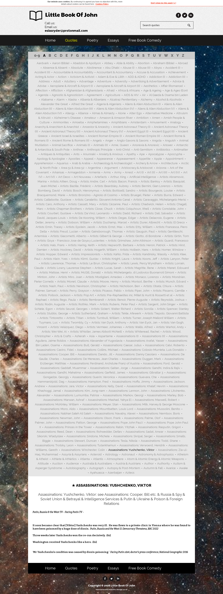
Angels (97, 140)
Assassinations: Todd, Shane (159, 440)
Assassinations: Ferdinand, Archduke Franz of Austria (104, 363)
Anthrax (78, 149)
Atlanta (85, 459)
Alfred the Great (82, 104)
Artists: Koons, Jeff (145, 258)
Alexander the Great (54, 104)
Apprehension (43, 163)
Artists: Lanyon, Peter (174, 258)
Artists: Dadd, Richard (127, 213)
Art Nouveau (82, 176)
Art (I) (140, 172)
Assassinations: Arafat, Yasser (145, 340)
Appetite (144, 158)
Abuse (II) (144, 67)
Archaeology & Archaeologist (113, 163)
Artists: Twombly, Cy (74, 322)
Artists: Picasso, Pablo (107, 290)
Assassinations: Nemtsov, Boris (159, 413)
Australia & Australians (97, 463)
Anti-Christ (123, 149)
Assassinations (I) (127, 336)
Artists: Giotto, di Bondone (143, 236)
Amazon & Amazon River (116, 117)
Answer (168, 145)
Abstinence (94, 67)
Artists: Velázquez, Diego (66, 327)
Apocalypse (156, 154)
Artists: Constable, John (168, 208)
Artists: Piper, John (137, 290)
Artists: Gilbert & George (106, 236)
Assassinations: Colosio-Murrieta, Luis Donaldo (153, 349)
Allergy (69, 113)
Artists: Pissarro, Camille (169, 290)
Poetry (92, 40)
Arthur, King (118, 176)
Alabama (47, 99)
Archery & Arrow (146, 163)
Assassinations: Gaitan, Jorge (109, 368)
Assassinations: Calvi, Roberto (164, 345)
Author (149, 463)
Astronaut (128, 454)
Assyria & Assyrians (74, 454)
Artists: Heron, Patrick (151, 245)
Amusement (158, 122)
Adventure (104, 81)
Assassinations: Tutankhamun (96, 445)
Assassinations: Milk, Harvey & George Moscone (153, 404)
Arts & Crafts (62, 336)
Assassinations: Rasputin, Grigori (159, 427)
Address (44, 81)
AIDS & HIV (131, 95)
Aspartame (105, 336)
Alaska (72, 99)
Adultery (70, 81)
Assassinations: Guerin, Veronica (93, 377)
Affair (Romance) (172, 86)
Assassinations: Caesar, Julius (122, 345)
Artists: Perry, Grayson (74, 290)
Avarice (171, 468)
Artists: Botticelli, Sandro (119, 190)
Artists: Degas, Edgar (122, 217)
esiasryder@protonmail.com (66, 30)
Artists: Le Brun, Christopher (98, 263)
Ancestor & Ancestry (96, 126)
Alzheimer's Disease (67, 117)
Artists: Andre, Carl (92, 181)
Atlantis (98, 459)
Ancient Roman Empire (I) (105, 136)
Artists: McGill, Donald (86, 272)
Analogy (175, 122)
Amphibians (119, 122)
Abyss (158, 67)
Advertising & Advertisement (150, 81)
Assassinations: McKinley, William (57, 404)
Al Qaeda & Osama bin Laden (168, 95)
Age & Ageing (152, 90)
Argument (111, 167)
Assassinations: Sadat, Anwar (144, 431)
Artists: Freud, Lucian (64, 231)
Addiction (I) (157, 76)
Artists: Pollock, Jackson (54, 295)
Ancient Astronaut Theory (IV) (103, 131)
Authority (163, 463)
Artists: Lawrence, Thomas (58, 263)
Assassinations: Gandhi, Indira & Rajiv (156, 368)
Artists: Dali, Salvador (159, 213)
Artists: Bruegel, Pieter (136, 195)
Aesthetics (150, 86)
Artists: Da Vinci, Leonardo (92, 213)
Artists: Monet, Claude (72, 281)
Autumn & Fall (153, 468)
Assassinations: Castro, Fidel (54, 349)
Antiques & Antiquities (55, 154)
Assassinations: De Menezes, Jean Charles (90, 358)
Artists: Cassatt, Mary (82, 204)
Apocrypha (174, 154)
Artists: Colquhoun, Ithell (132, 208)
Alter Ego (135, 113)
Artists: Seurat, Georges (72, 308)
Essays (113, 40)
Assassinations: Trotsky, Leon (54, 445)
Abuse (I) (128, 67)
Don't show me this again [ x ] (163, 3)
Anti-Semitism (143, 149)
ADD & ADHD (137, 76)
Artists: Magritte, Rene (139, 267)
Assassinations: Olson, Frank (102, 418)
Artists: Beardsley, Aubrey (111, 186)
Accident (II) (42, 72)
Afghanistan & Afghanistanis (84, 90)
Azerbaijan (115, 472)
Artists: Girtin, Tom (176, 236)
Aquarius (62, 163)
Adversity (121, 81)
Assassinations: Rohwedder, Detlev (99, 431)
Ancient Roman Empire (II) (142, 136)
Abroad (183, 63)
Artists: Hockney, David (66, 249)
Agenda (43, 95)
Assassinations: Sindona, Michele (88, 436)
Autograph (96, 468)
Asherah (80, 336)
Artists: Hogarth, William (100, 249)
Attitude (43, 463)
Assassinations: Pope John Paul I (121, 422)
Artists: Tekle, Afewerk (126, 313)
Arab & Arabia (81, 163)
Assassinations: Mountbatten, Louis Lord (106, 409)
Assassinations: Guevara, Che (137, 377)
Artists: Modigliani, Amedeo (104, 277)
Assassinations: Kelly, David (105, 386)
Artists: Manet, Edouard (173, 267)
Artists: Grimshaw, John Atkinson (129, 240)
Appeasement (125, 158)
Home (50, 40)
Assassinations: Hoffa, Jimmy (131, 381)
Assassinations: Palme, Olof (142, 418)
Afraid (110, 90)
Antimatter (181, 149)
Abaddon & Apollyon (87, 63)
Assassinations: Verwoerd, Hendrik (142, 445)
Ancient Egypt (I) (137, 131)
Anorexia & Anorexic (145, 145)
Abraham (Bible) (163, 63)
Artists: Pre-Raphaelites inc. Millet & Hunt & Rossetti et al (134, 295)
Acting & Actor (44, 76)
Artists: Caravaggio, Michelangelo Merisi (159, 199)
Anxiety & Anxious (111, 154)
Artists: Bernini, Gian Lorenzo (151, 186)
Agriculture (112, 95)
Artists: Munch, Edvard (171, 281)
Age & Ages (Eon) (176, 90)
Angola (156, 140)
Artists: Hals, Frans (52, 245)
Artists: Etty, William (139, 227)
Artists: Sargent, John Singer (157, 304)
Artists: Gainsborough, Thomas (102, 231)
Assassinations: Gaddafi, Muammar (63, 368)
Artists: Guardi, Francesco (171, 240)
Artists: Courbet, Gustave (54, 213)
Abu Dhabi (112, 67)
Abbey (108, 63)
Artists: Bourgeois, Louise (156, 190)
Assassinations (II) (153, 336)
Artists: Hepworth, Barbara (115, 245)
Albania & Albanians (93, 99)
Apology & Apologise (51, 158)
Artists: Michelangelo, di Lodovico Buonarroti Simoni (139, 272)
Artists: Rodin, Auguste (50, 304)
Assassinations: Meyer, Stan (100, 404)
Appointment (174, 158)
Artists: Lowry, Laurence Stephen (69, 267)
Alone (122, 113)
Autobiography (76, 468)
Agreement (94, 95)
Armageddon (76, 172)
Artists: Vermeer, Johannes (104, 327)
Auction (57, 463)
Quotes (71, 40)
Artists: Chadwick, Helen (147, 204)
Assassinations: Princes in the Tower (68, 427)
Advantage (86, 81)
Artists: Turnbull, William (103, 318)
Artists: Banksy (150, 181)
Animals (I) (83, 145)
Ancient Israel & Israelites (67, 136)
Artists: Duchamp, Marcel (110, 222)
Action (62, 76)
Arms (107, 172)
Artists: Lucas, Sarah (108, 267)
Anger (109, 140)
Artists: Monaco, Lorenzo (142, 277)
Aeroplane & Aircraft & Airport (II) (118, 86)
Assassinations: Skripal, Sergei (132, 436)
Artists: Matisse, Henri (53, 272)
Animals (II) (100, 145)
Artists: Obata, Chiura (157, 286)
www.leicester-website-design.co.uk (111, 589)
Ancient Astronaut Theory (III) (60, 131)
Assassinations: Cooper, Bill (56, 354)
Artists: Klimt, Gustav (84, 258)
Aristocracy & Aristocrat (137, 167)
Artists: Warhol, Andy (170, 327)
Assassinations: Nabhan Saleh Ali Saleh (65, 413)
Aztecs (129, 472)
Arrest (129, 172)
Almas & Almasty (103, 113)
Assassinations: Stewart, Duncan (75, 440)
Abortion (143, 63)
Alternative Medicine (159, 113)
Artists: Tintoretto (51, 318)
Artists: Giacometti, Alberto (68, 236)
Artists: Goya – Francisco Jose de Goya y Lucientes (70, 240)
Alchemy (146, 99)
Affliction (57, 90)
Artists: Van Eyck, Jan (143, 322)
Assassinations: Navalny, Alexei (115, 413)
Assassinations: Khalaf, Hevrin (146, 386)
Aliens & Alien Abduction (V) (156, 108)
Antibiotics (163, 149)
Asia (92, 336)
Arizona (161, 167)
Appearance (105, 158)
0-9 (37, 55)
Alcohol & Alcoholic (169, 99)
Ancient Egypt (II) (163, 131)
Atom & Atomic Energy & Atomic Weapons (155, 459)
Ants (76, 154)
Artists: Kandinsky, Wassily (150, 254)
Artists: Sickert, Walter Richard (111, 308)
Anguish (170, 140)
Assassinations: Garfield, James (104, 372)
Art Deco (64, 176)
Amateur (90, 117)
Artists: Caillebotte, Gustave (52, 199)
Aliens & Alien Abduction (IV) (115, 108)
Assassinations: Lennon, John (127, 390)
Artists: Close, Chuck (99, 208)
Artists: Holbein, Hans (134, 249)
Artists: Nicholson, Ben (125, 286)
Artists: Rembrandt (91, 299)
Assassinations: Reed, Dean (55, 431)
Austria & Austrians (128, 463)
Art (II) (151, 172)
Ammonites (61, 122)
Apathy (131, 154)
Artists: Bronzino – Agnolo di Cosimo (93, 195)
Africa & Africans (129, 90)
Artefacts (101, 176)
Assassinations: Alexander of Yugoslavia (96, 340)
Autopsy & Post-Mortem (123, 468)
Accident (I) (172, 67)
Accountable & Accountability (73, 72)
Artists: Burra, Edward (168, 195)
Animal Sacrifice (62, 145)
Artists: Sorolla (143, 308)
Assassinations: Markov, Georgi (123, 395)
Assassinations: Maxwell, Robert (156, 399)
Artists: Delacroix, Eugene (157, 217)
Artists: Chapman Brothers (64, 208)
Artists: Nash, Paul (51, 286)
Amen (156, 117)
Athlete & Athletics (64, 459)
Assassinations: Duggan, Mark (141, 358)
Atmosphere (115, 459)
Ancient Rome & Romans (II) (70, 140)
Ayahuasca (97, 472)
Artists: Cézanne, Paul (113, 204)
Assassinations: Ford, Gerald (161, 363)
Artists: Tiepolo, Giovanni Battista (167, 313)
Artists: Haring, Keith (81, 245)
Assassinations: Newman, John (59, 418)
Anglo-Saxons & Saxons (133, 140)
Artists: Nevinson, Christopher (86, 286)
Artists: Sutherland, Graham (90, 313)
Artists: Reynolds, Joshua (167, 299)
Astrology (111, 454)
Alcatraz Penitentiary (123, 99)
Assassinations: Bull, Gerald (81, 345)
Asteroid (96, 454)
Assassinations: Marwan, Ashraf (63, 399)
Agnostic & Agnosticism (67, 95)
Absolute (77, 67)
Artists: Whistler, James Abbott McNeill (96, 331)
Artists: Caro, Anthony (50, 204)
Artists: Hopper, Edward (52, 254)
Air (144, 95)
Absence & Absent (55, 67)
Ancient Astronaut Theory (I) (131, 126)
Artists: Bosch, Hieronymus (81, 190)
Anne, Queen (120, 145)
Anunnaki (89, 154)
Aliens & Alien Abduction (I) (143, 104)
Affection (41, 90)
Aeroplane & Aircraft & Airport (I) (71, 86)
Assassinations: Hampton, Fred (88, 381)
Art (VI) (50, 176)
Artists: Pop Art (84, 295)
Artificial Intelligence (142, 176)
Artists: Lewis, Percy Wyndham (141, 263)
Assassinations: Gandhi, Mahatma (59, 372)
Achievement (177, 72)
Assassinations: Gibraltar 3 (146, 372)
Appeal (88, 158)
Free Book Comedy (144, 40)
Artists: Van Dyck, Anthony (108, 322)
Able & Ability (125, 63)
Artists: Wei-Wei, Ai (54, 331)
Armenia (94, 172)
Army (117, 172)
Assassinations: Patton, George (76, 422)
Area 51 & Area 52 (72, 167)
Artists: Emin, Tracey (49, 227)
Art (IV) (175, 172)
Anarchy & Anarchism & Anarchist (57, 126)
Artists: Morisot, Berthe (137, 281)
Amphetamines (97, 122)
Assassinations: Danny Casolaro (136, 354)
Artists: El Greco (174, 222)
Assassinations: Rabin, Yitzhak (115, 427)
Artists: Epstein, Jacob (80, 227)
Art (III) (163, 172)
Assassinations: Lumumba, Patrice (76, 395)
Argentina (94, 167)
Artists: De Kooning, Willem (87, 217)
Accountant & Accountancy (115, 72)
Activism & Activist (82, 76)
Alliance (83, 113)
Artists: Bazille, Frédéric (75, 186)
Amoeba (78, 122)
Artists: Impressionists (85, 254)
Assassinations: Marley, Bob (165, 395)
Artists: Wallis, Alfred (139, 327)
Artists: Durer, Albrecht (145, 222)
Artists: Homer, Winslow (167, 249)
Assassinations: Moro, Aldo (58, 409)
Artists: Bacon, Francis (122, 181)
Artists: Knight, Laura (115, 258)
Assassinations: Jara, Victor (66, 386)
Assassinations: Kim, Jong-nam (84, 390)
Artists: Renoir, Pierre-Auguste (128, 299)
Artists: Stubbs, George (52, 313)
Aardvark (43, 63)
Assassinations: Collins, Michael (97, 349)
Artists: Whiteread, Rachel (142, 331)
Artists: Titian (74, 318)
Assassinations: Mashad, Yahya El (109, 399)
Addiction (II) (177, 76)
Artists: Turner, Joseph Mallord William (148, 318)
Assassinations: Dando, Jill (95, 354)
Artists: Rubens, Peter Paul (117, 304)
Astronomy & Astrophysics (156, 454)
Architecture (169, 163)
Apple (158, 158)
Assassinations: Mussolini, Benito (158, 409)
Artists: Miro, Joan (70, 277)
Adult (57, 81)
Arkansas (58, 172)
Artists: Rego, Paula (63, 299)
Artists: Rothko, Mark (82, 304)
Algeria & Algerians (108, 104)
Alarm (60, 99)
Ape (142, 154)
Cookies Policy (102, 4)
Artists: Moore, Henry (104, 281)
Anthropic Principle (99, 149)
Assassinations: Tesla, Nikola (118, 440)
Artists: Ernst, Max (110, 227)
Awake (183, 468)
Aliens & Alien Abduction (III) (74, 108)
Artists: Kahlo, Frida (116, 254)
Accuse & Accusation (151, 72)
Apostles (74, 158)
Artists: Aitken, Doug (63, 181)
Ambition (142, 117)
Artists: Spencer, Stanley (173, 308)
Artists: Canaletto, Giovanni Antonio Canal (102, 199)
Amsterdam (138, 122)
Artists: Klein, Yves (56, 258)
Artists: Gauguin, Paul (140, 231)
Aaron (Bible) (60, 63)
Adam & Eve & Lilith (111, 76)
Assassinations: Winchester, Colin (83, 449)
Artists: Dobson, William (74, 222)
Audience (72, 463)
